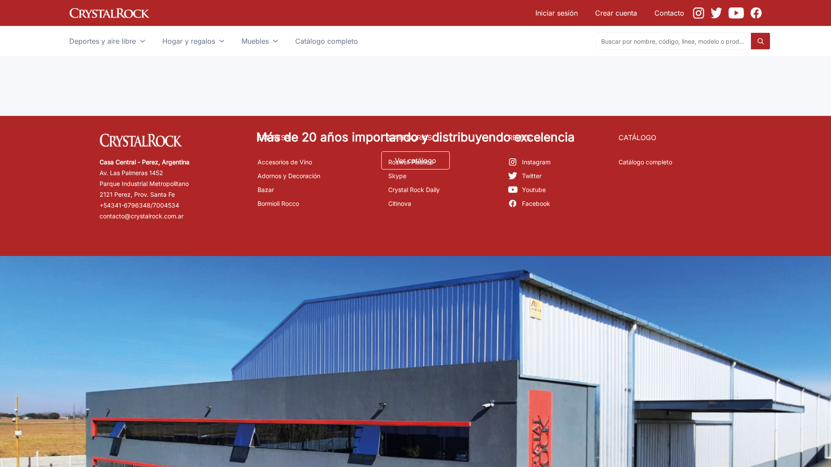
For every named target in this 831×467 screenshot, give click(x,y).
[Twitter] (716, 13)
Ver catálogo (415, 160)
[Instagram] (698, 13)
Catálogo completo (645, 162)
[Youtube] (736, 13)
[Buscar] (760, 41)
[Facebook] (756, 13)
